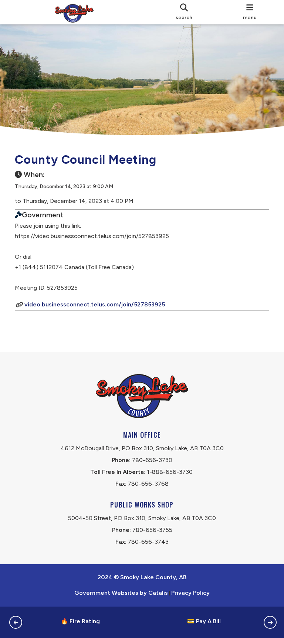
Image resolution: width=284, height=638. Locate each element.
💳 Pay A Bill (204, 621)
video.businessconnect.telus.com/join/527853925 (94, 304)
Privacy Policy (190, 592)
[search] (184, 12)
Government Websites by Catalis (121, 592)
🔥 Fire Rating (80, 621)
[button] (15, 622)
